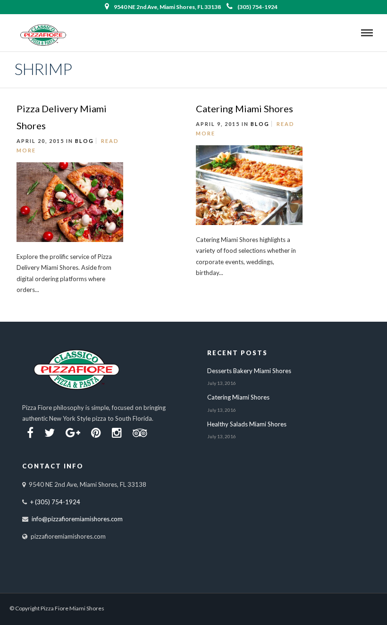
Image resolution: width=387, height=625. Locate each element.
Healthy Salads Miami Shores (246, 424)
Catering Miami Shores (244, 108)
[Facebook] (30, 433)
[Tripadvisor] (140, 433)
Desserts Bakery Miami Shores (249, 371)
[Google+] (73, 433)
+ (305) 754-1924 (55, 502)
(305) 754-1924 (257, 6)
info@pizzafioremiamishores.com (77, 519)
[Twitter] (49, 433)
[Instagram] (117, 433)
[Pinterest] (96, 433)
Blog (84, 141)
